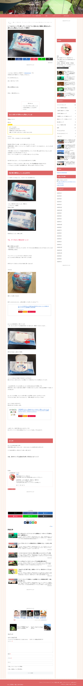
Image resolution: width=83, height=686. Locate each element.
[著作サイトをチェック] (17, 485)
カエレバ (22, 309)
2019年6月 (59, 233)
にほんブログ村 (60, 185)
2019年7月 (59, 230)
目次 (29, 103)
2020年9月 (59, 213)
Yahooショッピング (31, 311)
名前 (9, 653)
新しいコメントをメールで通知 (15, 666)
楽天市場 (20, 311)
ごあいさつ (66, 136)
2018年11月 (59, 250)
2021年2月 (59, 201)
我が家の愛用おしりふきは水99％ (30, 107)
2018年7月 (59, 261)
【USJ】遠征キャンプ (66, 113)
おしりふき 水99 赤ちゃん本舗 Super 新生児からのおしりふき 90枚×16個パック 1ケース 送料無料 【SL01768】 (33, 307)
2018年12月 (59, 247)
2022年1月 (59, 193)
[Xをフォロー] (18, 485)
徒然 (66, 127)
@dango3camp (27, 73)
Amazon (25, 311)
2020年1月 (59, 221)
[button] (49, 59)
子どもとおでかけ (66, 130)
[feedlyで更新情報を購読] (22, 485)
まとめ (25, 109)
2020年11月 (59, 207)
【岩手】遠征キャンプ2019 (66, 110)
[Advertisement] (30, 68)
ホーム (41, 682)
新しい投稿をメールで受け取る (15, 669)
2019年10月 (59, 224)
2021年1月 (59, 204)
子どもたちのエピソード (66, 133)
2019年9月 (59, 227)
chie (17, 474)
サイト (9, 662)
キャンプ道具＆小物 (66, 124)
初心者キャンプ (66, 122)
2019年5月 (59, 236)
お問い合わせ (73, 682)
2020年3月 (59, 218)
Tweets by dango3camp (62, 172)
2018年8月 (59, 258)
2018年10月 (59, 253)
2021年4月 (59, 198)
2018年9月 (59, 256)
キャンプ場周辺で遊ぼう (66, 107)
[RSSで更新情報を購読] (24, 485)
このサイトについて (66, 682)
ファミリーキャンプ (66, 104)
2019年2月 (59, 241)
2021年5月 (59, 196)
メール (10, 658)
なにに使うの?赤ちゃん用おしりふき (31, 105)
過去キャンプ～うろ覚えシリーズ (66, 119)
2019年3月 (59, 238)
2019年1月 (59, 244)
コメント (10, 641)
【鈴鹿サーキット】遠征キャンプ (66, 116)
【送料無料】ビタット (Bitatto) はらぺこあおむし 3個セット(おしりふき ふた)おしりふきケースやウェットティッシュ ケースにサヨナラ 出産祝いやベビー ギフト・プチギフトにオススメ (33, 410)
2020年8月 (59, 216)
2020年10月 (59, 210)
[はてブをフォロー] (20, 485)
